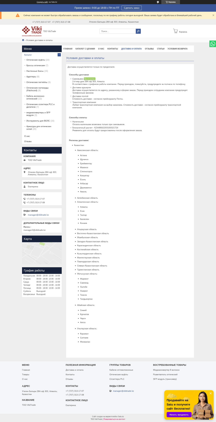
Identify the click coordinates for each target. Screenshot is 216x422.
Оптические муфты (35, 60)
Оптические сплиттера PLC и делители (40, 105)
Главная (67, 49)
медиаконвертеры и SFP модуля (38, 113)
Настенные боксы (34, 71)
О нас (101, 49)
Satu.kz (121, 417)
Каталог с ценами (85, 49)
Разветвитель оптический (165, 374)
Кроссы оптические (35, 65)
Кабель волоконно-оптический (35, 97)
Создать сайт (42, 2)
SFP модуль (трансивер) (165, 379)
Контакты (112, 49)
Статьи (160, 49)
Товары (25, 374)
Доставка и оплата (131, 49)
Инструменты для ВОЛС (38, 121)
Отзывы (149, 49)
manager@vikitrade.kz (38, 215)
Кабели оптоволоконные (121, 370)
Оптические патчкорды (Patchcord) (37, 89)
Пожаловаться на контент (114, 419)
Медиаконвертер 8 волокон (166, 370)
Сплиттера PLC (116, 379)
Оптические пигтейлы (36, 82)
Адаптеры (31, 76)
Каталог (28, 55)
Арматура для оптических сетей (38, 127)
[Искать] (138, 31)
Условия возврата (177, 49)
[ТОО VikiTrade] (31, 31)
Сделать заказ (131, 8)
